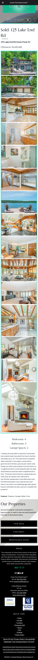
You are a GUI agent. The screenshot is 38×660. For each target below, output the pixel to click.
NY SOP (31, 642)
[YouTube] (19, 573)
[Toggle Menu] (3, 2)
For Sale (19, 524)
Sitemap (19, 632)
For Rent (19, 532)
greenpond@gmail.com (21, 581)
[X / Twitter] (22, 573)
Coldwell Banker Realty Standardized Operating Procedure (19, 647)
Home (20, 618)
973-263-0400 (21, 593)
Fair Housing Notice (19, 642)
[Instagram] (16, 573)
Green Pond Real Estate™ (19, 2)
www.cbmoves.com (19, 595)
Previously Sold (19, 540)
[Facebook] (15, 573)
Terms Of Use (8, 639)
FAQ (19, 630)
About (20, 628)
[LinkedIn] (20, 573)
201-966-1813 (21, 579)
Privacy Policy (19, 635)
